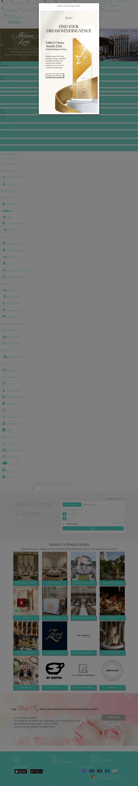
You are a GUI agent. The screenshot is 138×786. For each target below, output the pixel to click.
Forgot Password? (117, 523)
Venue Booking (105, 1)
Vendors (48, 3)
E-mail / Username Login (72, 504)
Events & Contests (63, 3)
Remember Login (72, 524)
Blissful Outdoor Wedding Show (62, 762)
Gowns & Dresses (122, 1)
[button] (1, 45)
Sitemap (16, 762)
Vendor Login (93, 10)
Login (93, 528)
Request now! (120, 499)
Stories (114, 6)
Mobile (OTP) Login (89, 504)
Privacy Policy (95, 758)
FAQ (14, 755)
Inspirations (26, 10)
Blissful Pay (17, 760)
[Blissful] (20, 771)
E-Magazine (39, 10)
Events (53, 755)
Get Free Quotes (34, 3)
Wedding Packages (55, 10)
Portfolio (102, 4)
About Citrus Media (96, 762)
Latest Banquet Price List (85, 3)
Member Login (9, 15)
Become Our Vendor (75, 10)
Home (5, 3)
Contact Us (94, 755)
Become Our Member (111, 10)
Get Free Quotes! (76, 17)
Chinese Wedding (10, 10)
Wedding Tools (18, 3)
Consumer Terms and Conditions (101, 760)
